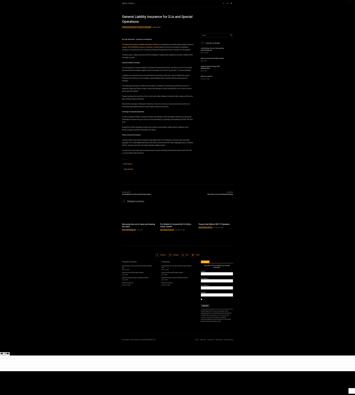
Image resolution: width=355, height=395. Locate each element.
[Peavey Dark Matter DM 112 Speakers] (215, 214)
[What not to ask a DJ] (230, 77)
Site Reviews (219, 340)
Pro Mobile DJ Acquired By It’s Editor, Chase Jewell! (175, 225)
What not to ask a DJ (207, 76)
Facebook (163, 255)
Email (203, 271)
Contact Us (210, 340)
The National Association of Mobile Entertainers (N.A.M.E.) (140, 44)
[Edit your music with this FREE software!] (230, 59)
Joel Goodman (174, 119)
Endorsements (228, 340)
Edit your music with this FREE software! (212, 58)
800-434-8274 (138, 153)
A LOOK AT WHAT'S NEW (129, 27)
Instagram (176, 255)
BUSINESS (140, 27)
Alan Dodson (128, 164)
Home (197, 340)
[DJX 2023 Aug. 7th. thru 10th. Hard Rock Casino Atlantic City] (230, 50)
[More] (187, 31)
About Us (203, 340)
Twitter (198, 255)
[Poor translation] (7, 353)
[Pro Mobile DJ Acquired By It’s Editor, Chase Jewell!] (177, 214)
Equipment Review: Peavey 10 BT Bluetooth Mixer (135, 278)
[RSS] (183, 255)
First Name (205, 278)
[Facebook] (223, 3)
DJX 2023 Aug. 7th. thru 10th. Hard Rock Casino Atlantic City (137, 266)
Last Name (205, 285)
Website (203, 292)
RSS (187, 255)
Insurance (148, 27)
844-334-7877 (187, 150)
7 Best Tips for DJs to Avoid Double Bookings (220, 194)
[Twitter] (231, 3)
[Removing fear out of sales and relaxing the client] (139, 214)
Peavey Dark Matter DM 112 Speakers (214, 224)
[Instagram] (227, 3)
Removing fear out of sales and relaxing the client (138, 225)
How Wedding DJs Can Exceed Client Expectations (136, 194)
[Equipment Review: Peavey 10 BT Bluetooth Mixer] (230, 68)
